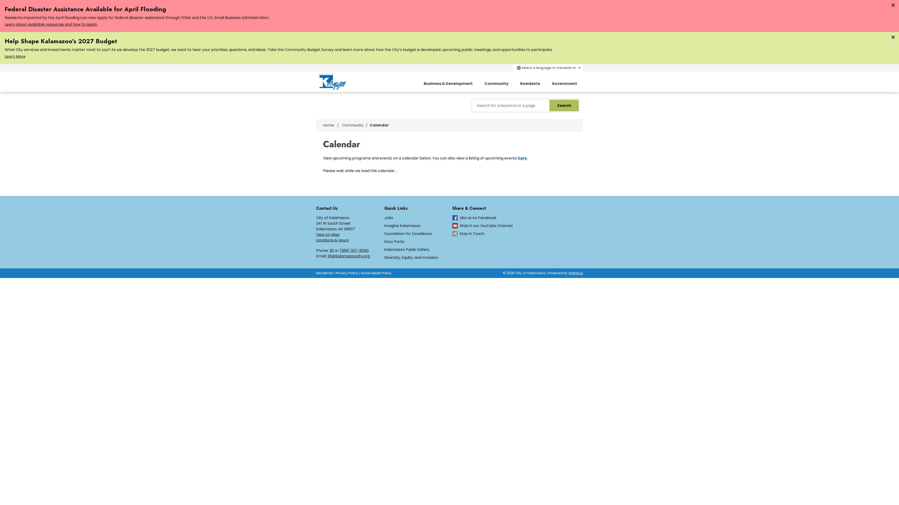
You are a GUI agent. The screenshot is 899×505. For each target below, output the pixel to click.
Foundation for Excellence (408, 233)
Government (564, 83)
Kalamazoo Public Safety (407, 249)
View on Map (327, 234)
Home (328, 125)
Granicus (575, 273)
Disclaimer (324, 273)
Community (496, 83)
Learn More (15, 56)
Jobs (388, 217)
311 (331, 250)
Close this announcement (893, 5)
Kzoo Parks (394, 241)
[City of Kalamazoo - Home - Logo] (333, 82)
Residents (530, 83)
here (522, 158)
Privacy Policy (347, 273)
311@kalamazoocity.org (349, 256)
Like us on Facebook (478, 217)
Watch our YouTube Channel (486, 225)
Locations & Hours (332, 240)
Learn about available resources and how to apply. (51, 24)
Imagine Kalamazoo (402, 225)
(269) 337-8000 (354, 250)
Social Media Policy (376, 273)
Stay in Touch (472, 233)
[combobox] (548, 68)
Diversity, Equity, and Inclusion (411, 257)
